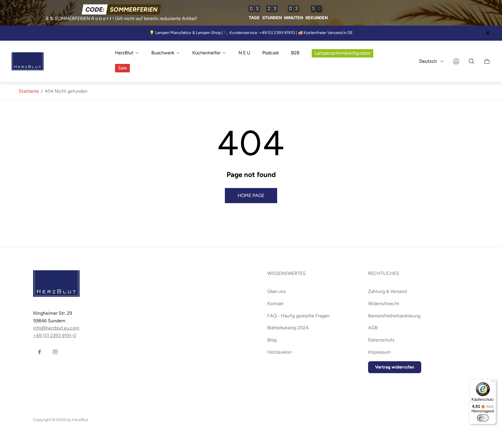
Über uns (276, 291)
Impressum (379, 352)
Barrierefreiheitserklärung (394, 316)
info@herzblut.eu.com (56, 328)
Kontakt (275, 303)
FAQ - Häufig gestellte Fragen (298, 316)
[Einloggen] (456, 61)
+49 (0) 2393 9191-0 (54, 335)
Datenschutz (381, 340)
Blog (272, 340)
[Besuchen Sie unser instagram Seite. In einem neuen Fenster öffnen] (55, 352)
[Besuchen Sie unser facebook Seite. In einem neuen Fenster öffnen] (39, 352)
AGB (373, 327)
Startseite (29, 91)
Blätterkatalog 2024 (288, 327)
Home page (251, 195)
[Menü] (492, 382)
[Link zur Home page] (56, 284)
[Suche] (471, 61)
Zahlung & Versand (387, 291)
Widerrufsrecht (383, 303)
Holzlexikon (279, 352)
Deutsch (428, 61)
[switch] (483, 417)
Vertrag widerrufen (394, 367)
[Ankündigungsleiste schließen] (487, 33)
